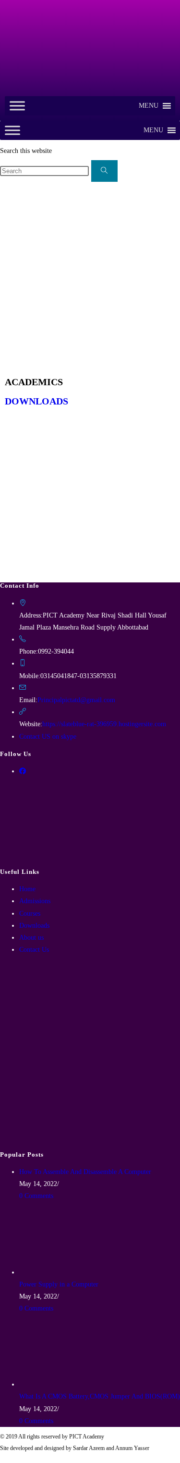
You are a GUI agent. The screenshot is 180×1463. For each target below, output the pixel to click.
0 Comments (36, 1195)
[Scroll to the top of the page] (2, 1457)
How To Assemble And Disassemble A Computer (85, 1171)
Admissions (34, 901)
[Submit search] (104, 171)
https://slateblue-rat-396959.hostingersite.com (104, 724)
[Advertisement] (90, 277)
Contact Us (34, 949)
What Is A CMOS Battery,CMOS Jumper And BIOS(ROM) (99, 1396)
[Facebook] (22, 771)
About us (31, 937)
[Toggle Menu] (17, 105)
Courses (29, 913)
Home (27, 889)
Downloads (34, 925)
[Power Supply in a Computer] (55, 1272)
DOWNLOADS (36, 401)
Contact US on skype (47, 736)
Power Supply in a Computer (58, 1284)
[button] (148, 105)
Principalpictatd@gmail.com (76, 700)
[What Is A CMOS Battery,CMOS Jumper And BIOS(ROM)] (55, 1384)
